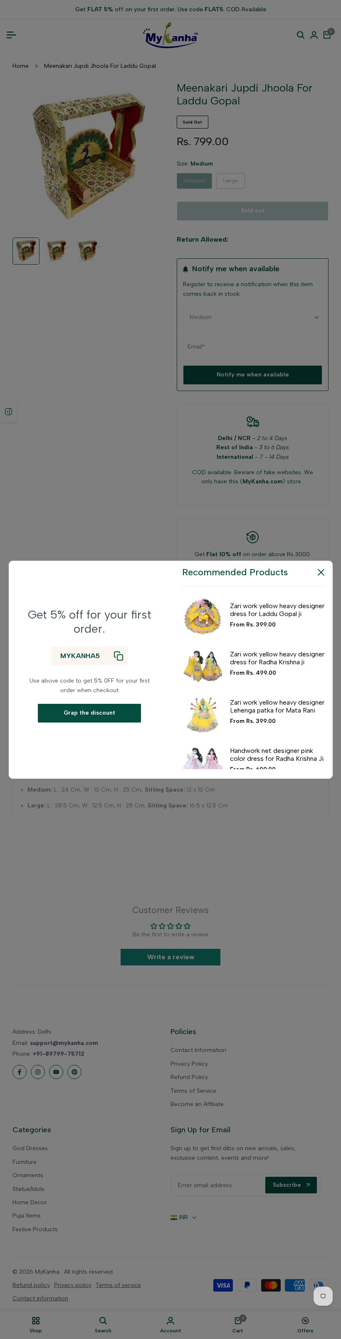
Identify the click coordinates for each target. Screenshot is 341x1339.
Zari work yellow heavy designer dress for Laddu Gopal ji (277, 610)
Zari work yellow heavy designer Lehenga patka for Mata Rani (277, 706)
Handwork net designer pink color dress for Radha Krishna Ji (277, 754)
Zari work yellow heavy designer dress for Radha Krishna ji (277, 658)
